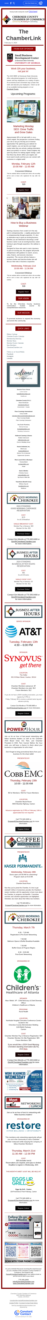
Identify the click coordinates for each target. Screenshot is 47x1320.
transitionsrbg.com (23, 486)
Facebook (10, 354)
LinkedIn (9, 358)
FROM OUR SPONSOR (23, 49)
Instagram (10, 356)
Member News (11, 341)
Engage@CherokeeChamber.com (20, 821)
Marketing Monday (23, 126)
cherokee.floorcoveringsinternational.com (23, 415)
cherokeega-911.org (23, 405)
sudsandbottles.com (23, 475)
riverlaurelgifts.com (23, 464)
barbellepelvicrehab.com (23, 394)
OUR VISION (23, 298)
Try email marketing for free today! (23, 1316)
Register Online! (23, 713)
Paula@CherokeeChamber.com (16, 1274)
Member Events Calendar (15, 343)
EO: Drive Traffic (24, 129)
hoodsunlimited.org (23, 451)
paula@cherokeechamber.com (26, 1305)
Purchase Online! (23, 534)
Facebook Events (12, 89)
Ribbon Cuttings (12, 334)
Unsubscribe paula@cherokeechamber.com (23, 1300)
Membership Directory (14, 339)
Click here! (33, 12)
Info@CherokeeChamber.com (23, 1281)
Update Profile (13, 1303)
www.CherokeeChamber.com (23, 1283)
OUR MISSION (23, 313)
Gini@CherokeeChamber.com (23, 542)
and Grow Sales (23, 132)
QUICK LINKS (23, 329)
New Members (11, 345)
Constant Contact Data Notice (28, 1303)
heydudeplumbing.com (23, 429)
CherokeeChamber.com (14, 347)
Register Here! (23, 190)
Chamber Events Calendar (15, 336)
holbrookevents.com (23, 440)
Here (25, 1049)
